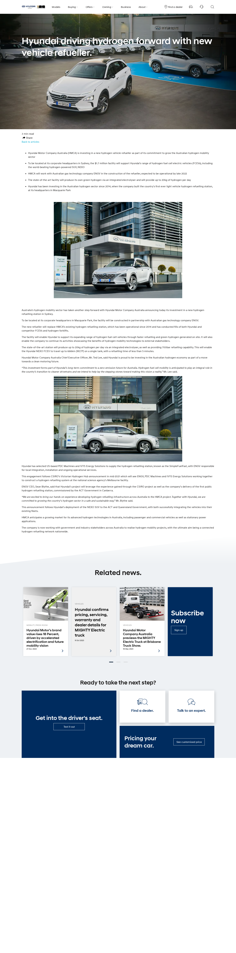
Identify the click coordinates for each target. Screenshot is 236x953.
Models (56, 6)
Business (126, 6)
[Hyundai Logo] (33, 6)
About (142, 6)
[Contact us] (201, 7)
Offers (89, 6)
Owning (106, 6)
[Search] (212, 7)
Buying (72, 6)
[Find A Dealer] (191, 7)
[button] (28, 138)
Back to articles (30, 141)
